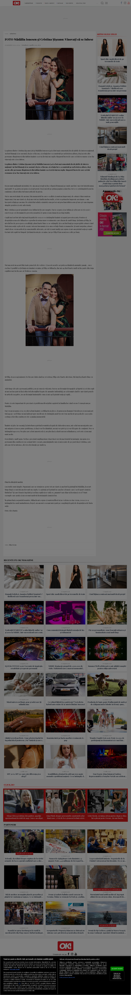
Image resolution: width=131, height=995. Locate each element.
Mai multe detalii (15, 969)
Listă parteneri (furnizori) (67, 977)
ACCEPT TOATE (117, 969)
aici (20, 983)
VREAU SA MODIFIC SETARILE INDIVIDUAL (117, 976)
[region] (65, 975)
